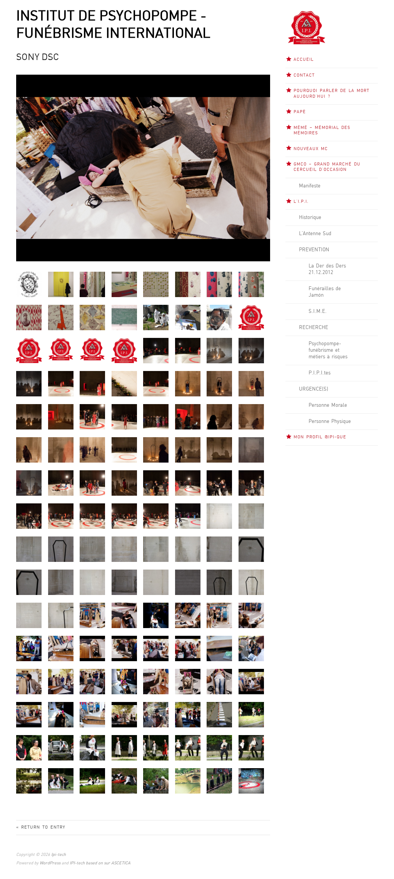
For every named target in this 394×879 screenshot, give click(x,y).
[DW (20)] (124, 449)
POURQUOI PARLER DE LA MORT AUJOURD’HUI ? (331, 94)
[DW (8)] (29, 416)
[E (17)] (156, 549)
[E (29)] (29, 615)
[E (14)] (60, 549)
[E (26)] (187, 582)
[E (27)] (219, 582)
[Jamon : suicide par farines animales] (251, 780)
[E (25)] (156, 582)
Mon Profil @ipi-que (320, 437)
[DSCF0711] (219, 350)
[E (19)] (219, 549)
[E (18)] (187, 549)
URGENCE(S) (313, 389)
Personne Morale (328, 405)
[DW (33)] (92, 516)
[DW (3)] (124, 383)
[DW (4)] (156, 383)
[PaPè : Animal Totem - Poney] (92, 317)
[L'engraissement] (60, 780)
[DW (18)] (60, 449)
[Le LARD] (156, 747)
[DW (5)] (187, 383)
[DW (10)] (92, 416)
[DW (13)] (187, 416)
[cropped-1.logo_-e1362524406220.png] (60, 349)
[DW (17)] (29, 449)
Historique (310, 217)
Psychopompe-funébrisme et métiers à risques (328, 350)
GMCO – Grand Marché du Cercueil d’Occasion (327, 167)
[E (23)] (92, 582)
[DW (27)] (156, 483)
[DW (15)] (251, 416)
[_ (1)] (219, 714)
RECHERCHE (313, 327)
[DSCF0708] (156, 350)
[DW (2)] (92, 383)
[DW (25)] (92, 483)
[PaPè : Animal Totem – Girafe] (156, 284)
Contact (304, 75)
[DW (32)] (60, 516)
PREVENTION (314, 249)
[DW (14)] (219, 416)
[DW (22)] (187, 449)
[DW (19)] (92, 449)
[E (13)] (29, 549)
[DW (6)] (219, 383)
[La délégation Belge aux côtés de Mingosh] (29, 747)
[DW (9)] (60, 416)
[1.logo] (251, 317)
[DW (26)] (124, 483)
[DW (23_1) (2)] (29, 483)
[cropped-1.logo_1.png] (29, 350)
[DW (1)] (60, 383)
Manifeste (310, 186)
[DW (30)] (251, 483)
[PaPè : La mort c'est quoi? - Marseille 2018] (124, 317)
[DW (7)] (251, 383)
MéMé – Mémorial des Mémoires (322, 130)
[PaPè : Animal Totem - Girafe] (60, 317)
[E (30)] (60, 615)
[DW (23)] (219, 449)
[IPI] (124, 350)
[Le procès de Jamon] (60, 747)
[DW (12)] (156, 416)
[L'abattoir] (124, 780)
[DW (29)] (219, 483)
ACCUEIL (304, 59)
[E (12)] (251, 516)
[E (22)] (60, 582)
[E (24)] (124, 582)
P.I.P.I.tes (320, 373)
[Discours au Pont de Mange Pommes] (156, 780)
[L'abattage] (124, 747)
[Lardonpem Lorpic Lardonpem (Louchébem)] (187, 780)
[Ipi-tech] (306, 27)
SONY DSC (37, 57)
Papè (300, 112)
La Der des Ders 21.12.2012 (327, 269)
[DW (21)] (156, 449)
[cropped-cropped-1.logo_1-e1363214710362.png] (92, 349)
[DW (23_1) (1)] (251, 449)
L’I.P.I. (301, 201)
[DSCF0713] (251, 350)
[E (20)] (251, 549)
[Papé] (29, 284)
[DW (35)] (156, 516)
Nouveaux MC (311, 149)
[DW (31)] (29, 516)
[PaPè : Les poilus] (29, 317)
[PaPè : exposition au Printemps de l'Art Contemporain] (60, 284)
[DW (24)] (60, 483)
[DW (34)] (124, 516)
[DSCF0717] (29, 383)
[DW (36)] (187, 516)
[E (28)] (251, 582)
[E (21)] (29, 582)
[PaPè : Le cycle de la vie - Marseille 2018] (156, 317)
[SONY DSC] (92, 615)
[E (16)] (124, 549)
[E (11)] (219, 516)
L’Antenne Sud (315, 233)
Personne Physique (330, 421)
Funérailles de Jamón (325, 292)
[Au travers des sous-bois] (29, 780)
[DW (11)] (124, 416)
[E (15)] (92, 549)
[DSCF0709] (187, 350)
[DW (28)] (187, 483)
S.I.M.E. (318, 311)
